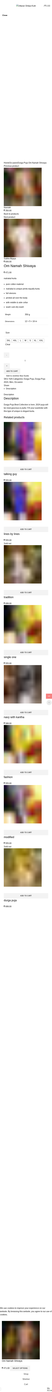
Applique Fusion (9, 1161)
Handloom (6, 1185)
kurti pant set (7, 1242)
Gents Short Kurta (10, 1070)
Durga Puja (7, 1127)
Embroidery (7, 1013)
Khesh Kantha (8, 1199)
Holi (4, 1137)
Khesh (5, 1204)
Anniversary (7, 1113)
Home (4, 925)
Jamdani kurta (8, 1084)
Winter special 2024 (11, 1252)
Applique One (8, 1032)
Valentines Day (9, 1147)
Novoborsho (7, 1142)
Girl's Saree (7, 1022)
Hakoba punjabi (9, 1075)
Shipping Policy (8, 943)
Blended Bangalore (10, 1194)
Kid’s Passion (7, 977)
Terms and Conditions (10, 934)
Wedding (6, 1151)
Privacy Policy (7, 938)
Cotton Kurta (7, 1051)
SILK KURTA (8, 1103)
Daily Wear (7, 1123)
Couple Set (6, 972)
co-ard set (6, 1228)
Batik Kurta (7, 1036)
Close (4, 15)
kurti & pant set (8, 1237)
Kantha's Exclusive (10, 1089)
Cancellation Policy (9, 947)
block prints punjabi (10, 1041)
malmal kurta (7, 1094)
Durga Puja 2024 (9, 1056)
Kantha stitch (8, 1261)
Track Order (27, 2)
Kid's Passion (8, 1017)
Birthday (5, 1118)
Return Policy (7, 952)
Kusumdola (7, 1008)
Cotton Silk (7, 1170)
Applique (6, 998)
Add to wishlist (34, 1368)
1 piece (5, 1223)
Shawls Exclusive (10, 1257)
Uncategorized (8, 1214)
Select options (20, 1368)
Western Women (9, 1218)
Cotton (5, 1166)
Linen (4, 1209)
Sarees (5, 963)
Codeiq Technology (41, 1303)
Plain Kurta (7, 1099)
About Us (5, 929)
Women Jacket (8, 1266)
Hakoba (5, 1003)
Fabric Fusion (8, 1065)
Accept (5, 1319)
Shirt (4, 1247)
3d (3, 993)
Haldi (4, 1132)
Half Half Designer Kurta (13, 1079)
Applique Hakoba (10, 1180)
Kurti (4, 1233)
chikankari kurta (9, 1046)
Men (3, 968)
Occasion (6, 1108)
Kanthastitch (7, 1190)
